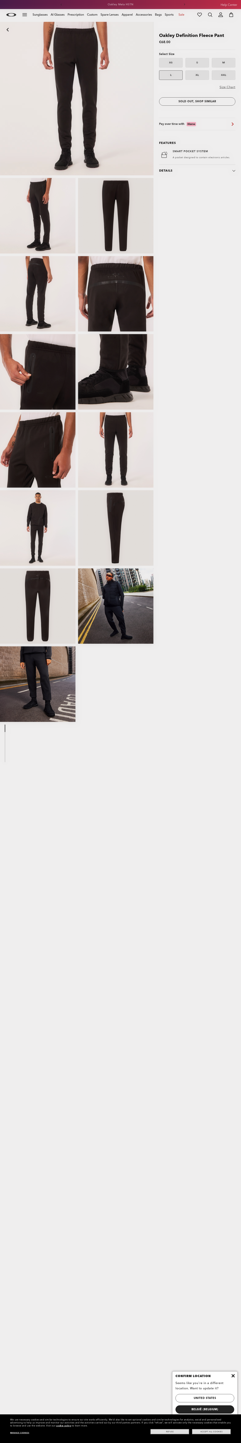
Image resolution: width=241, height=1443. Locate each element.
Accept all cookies (211, 1431)
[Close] (233, 1376)
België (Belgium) (204, 1409)
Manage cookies (19, 1433)
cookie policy (63, 1425)
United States (205, 1398)
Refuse (170, 1431)
